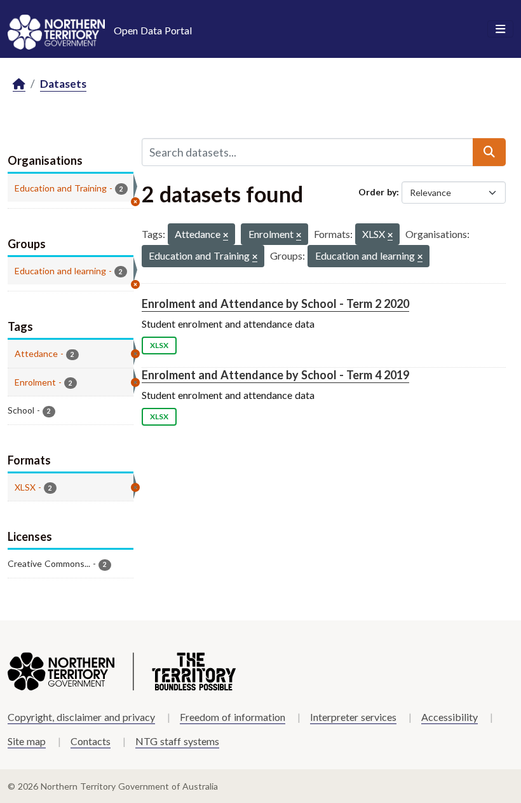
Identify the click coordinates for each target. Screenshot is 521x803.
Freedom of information (232, 717)
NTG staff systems (177, 741)
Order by (377, 191)
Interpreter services (353, 717)
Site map (27, 741)
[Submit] (489, 152)
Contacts (91, 741)
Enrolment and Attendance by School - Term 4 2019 (275, 375)
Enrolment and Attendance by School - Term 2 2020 (275, 304)
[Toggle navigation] (500, 29)
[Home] (19, 84)
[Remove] (225, 236)
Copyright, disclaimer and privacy (81, 717)
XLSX (159, 345)
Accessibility (449, 717)
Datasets (63, 83)
